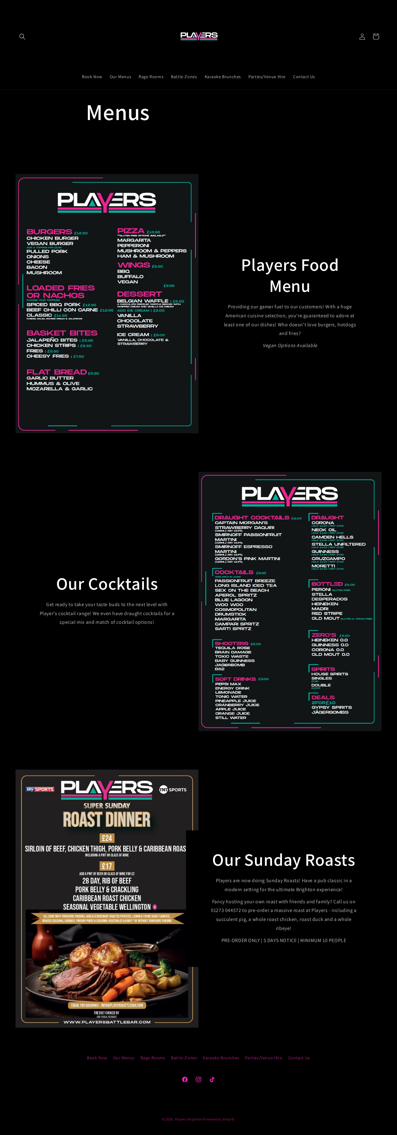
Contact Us (299, 1058)
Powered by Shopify (219, 1119)
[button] (22, 36)
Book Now (97, 1058)
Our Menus (124, 1058)
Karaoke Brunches (221, 1058)
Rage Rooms (153, 1058)
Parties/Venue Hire (263, 1058)
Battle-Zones (184, 1058)
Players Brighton (188, 1119)
